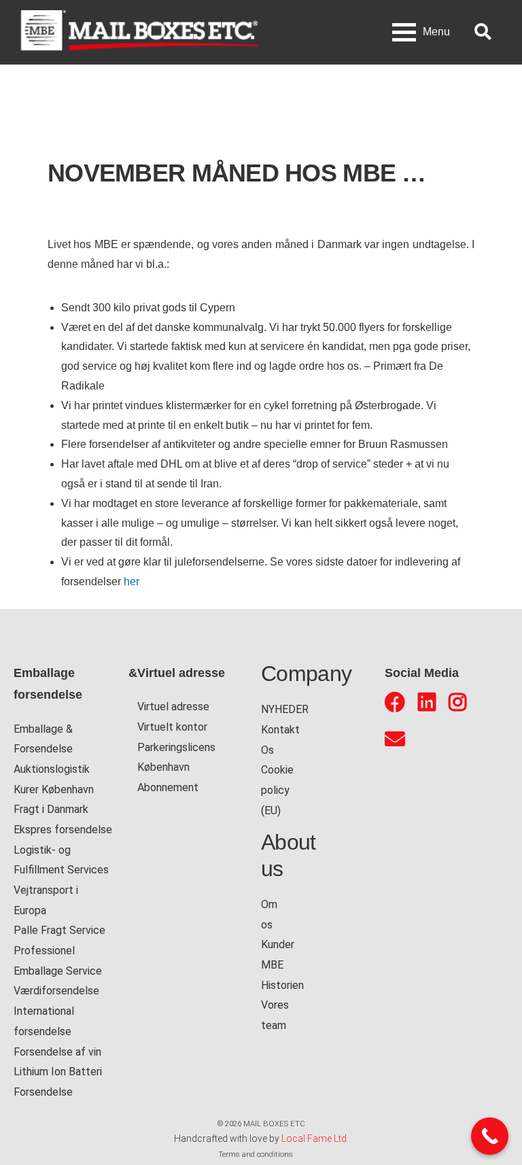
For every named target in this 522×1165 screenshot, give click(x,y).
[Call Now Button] (489, 1136)
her (131, 581)
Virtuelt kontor (172, 726)
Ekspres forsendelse (63, 829)
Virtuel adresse (173, 706)
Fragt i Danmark (51, 809)
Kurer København (54, 789)
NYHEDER (285, 709)
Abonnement (167, 787)
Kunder (277, 944)
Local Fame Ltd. (315, 1138)
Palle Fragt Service (59, 930)
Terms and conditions (255, 1154)
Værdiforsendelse (56, 990)
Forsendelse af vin (57, 1051)
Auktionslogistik (52, 769)
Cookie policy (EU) (277, 789)
